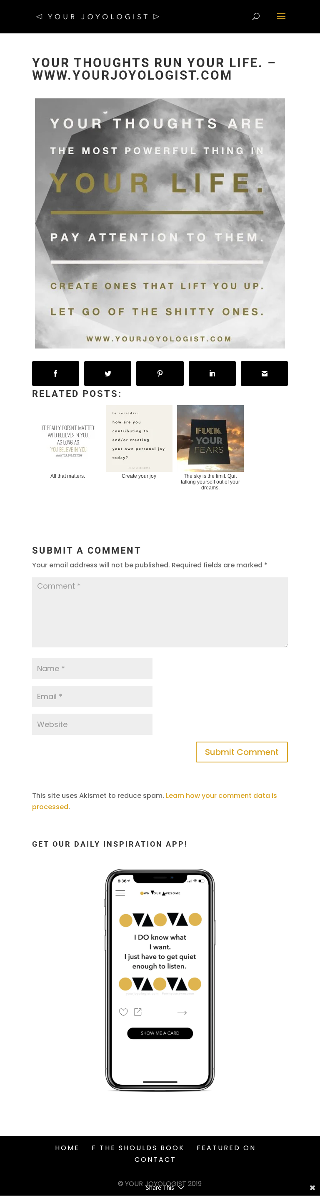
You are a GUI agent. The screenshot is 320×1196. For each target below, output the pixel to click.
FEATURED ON (226, 1148)
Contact (155, 1159)
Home (67, 1148)
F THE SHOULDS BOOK (138, 1148)
